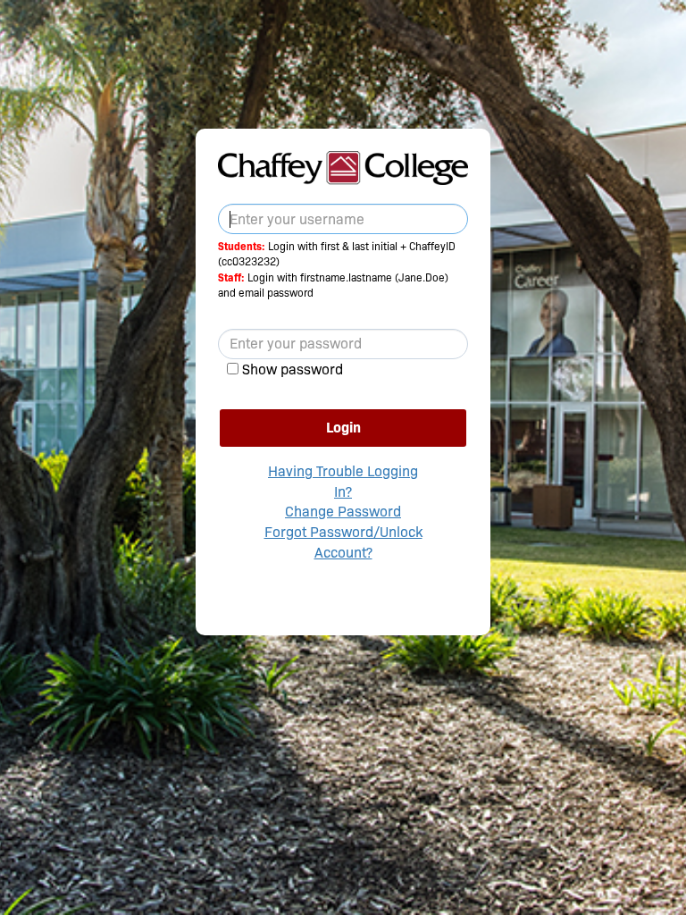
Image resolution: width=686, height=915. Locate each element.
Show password (292, 369)
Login (343, 427)
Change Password (343, 511)
